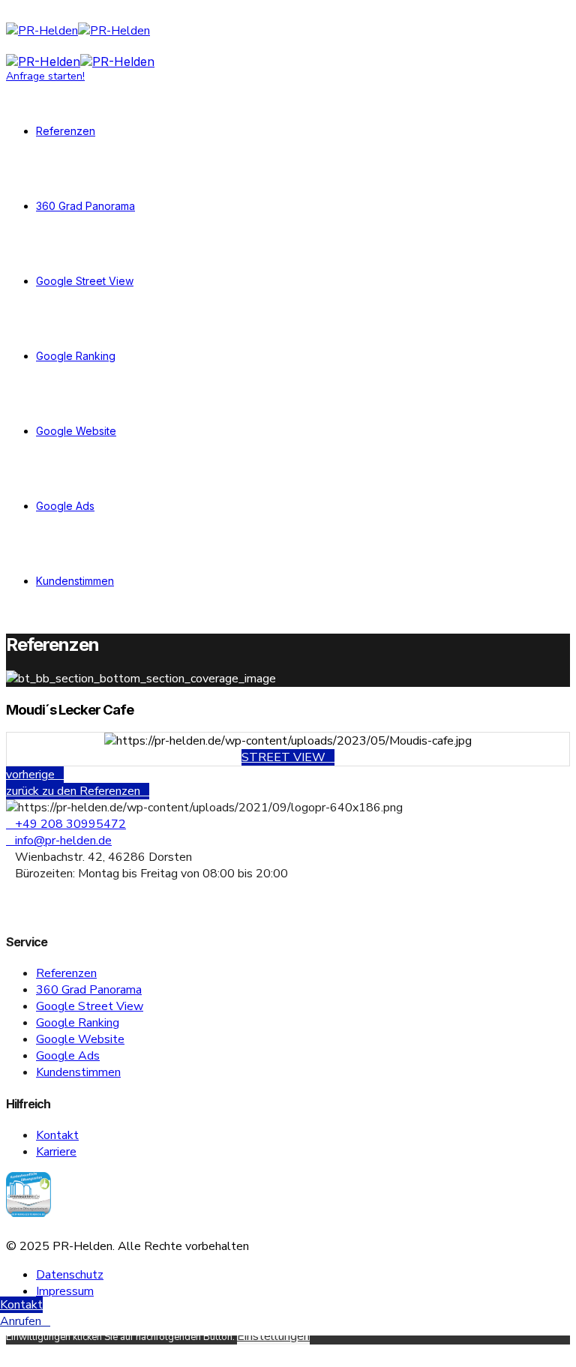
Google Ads (65, 505)
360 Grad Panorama (85, 205)
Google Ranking (76, 355)
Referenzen (65, 130)
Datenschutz (70, 1275)
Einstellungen (273, 1336)
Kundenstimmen (75, 580)
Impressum (65, 1291)
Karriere (56, 1152)
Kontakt (57, 1135)
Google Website (76, 430)
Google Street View (85, 280)
